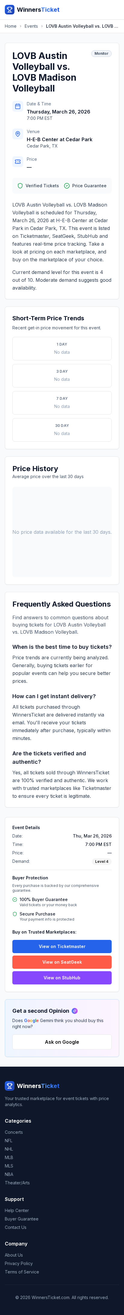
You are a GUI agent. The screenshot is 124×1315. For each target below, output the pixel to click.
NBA (9, 1174)
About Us (14, 1254)
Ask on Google (62, 1042)
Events (31, 26)
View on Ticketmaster (62, 946)
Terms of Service (22, 1271)
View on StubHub (62, 977)
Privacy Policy (19, 1263)
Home (11, 26)
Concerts (14, 1132)
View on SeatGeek (62, 962)
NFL (8, 1140)
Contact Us (15, 1227)
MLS (9, 1165)
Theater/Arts (17, 1182)
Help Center (17, 1210)
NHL (9, 1149)
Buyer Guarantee (22, 1218)
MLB (9, 1157)
